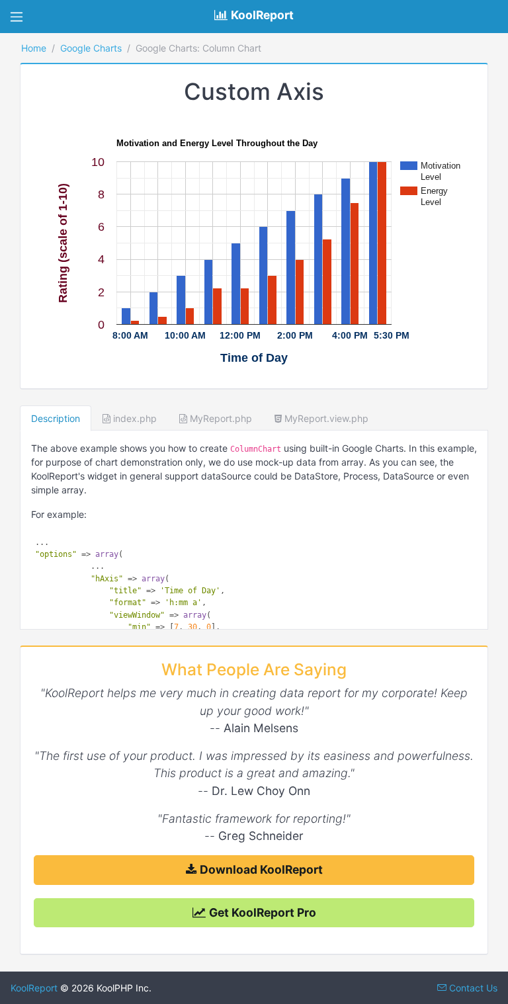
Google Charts (91, 48)
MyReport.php (219, 418)
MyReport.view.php (325, 418)
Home (33, 48)
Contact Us (471, 987)
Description (55, 418)
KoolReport (34, 987)
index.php (133, 418)
